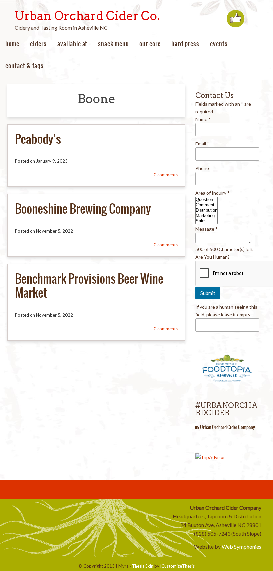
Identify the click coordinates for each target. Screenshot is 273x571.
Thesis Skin (142, 566)
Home (12, 43)
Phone (202, 168)
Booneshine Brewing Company (83, 208)
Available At (72, 43)
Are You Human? (212, 257)
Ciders (38, 43)
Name (203, 119)
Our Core (150, 43)
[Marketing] (206, 215)
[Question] (206, 199)
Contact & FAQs (24, 65)
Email (202, 143)
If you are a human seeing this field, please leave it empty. (226, 310)
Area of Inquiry (212, 193)
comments (166, 174)
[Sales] (206, 221)
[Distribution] (206, 210)
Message (206, 229)
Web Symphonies (241, 546)
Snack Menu (113, 43)
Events (219, 43)
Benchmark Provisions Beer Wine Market (89, 285)
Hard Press (185, 43)
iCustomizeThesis (177, 566)
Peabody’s (38, 138)
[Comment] (206, 205)
